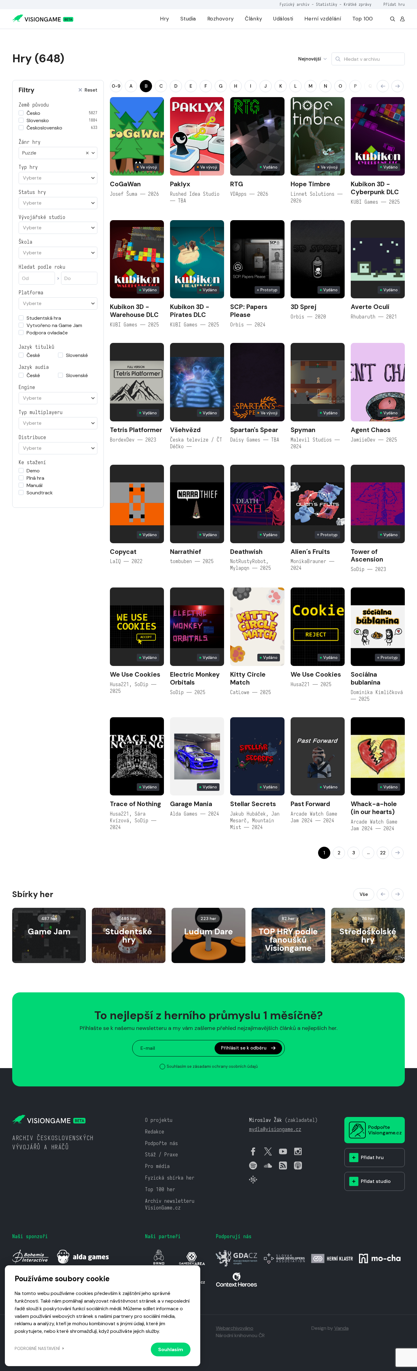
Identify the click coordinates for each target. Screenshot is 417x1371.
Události (283, 18)
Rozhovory (220, 18)
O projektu (158, 1120)
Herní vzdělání (322, 18)
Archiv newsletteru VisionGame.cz (169, 1204)
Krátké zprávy (358, 4)
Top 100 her (160, 1189)
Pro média (157, 1166)
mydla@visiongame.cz (275, 1129)
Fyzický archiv (295, 4)
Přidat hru (394, 4)
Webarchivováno (234, 1328)
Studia (188, 18)
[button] (383, 86)
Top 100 (362, 18)
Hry (164, 18)
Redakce (154, 1132)
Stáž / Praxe (161, 1154)
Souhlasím (170, 1349)
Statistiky (326, 4)
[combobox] (58, 153)
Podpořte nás (161, 1143)
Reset (91, 90)
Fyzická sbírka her (169, 1178)
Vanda (341, 1328)
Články (253, 18)
